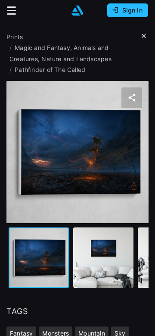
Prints (14, 36)
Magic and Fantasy (42, 47)
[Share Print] (131, 97)
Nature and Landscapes (76, 58)
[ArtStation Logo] (77, 10)
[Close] (144, 36)
